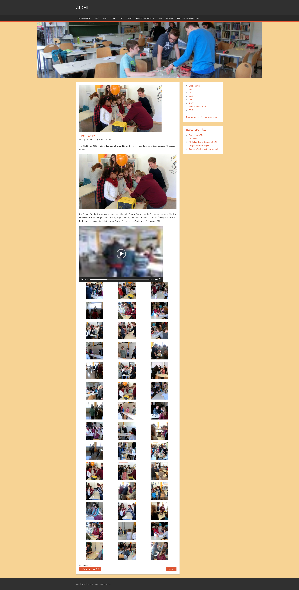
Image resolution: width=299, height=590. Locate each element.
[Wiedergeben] (82, 279)
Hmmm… (170, 569)
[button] (121, 253)
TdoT (129, 18)
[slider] (119, 279)
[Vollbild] (160, 279)
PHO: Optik (194, 138)
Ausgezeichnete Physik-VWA (202, 145)
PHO (105, 18)
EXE (121, 18)
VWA (113, 18)
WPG (97, 18)
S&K (160, 18)
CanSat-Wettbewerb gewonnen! (203, 149)
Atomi (82, 7)
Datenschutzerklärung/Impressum (182, 18)
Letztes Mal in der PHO (91, 569)
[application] (121, 254)
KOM (101, 140)
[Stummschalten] (156, 279)
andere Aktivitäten (145, 18)
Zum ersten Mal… (197, 135)
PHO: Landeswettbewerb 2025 (203, 142)
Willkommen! (84, 18)
